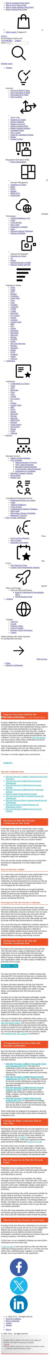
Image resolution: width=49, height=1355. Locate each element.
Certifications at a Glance (19, 384)
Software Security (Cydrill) (20, 263)
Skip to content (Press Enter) (16, 9)
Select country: (11, 32)
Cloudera (13, 305)
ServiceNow (15, 427)
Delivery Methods (17, 122)
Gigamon (13, 320)
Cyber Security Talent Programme (28, 469)
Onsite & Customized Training (21, 135)
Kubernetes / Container (19, 227)
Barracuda (14, 390)
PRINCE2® (15, 193)
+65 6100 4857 (6, 40)
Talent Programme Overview (26, 462)
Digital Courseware (17, 124)
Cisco (12, 300)
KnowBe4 (14, 333)
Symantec (14, 354)
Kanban (13, 191)
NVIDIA (13, 339)
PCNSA (23, 1137)
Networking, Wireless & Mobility (23, 513)
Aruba (12, 290)
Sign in (8, 1330)
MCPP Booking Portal (23, 597)
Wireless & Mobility (18, 233)
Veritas (13, 357)
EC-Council (15, 316)
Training (9, 68)
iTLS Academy (16, 460)
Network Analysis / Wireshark (21, 231)
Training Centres (16, 626)
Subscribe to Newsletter (19, 543)
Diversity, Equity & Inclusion (21, 630)
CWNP (13, 309)
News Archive (15, 540)
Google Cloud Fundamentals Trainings (25, 567)
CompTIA (14, 307)
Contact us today (7, 1247)
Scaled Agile (15, 195)
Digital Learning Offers (19, 126)
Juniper (13, 328)
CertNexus (14, 296)
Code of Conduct (16, 628)
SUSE (12, 352)
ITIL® (12, 189)
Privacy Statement (12, 1321)
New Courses (15, 133)
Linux (12, 229)
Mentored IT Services (18, 515)
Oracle (12, 341)
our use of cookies (27, 1342)
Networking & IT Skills (19, 95)
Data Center (15, 225)
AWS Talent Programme (24, 465)
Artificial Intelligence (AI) (20, 218)
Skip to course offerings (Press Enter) (20, 7)
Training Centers (16, 139)
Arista (12, 287)
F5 (11, 401)
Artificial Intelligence (18, 505)
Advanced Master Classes (20, 90)
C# (11, 258)
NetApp (13, 337)
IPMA (12, 187)
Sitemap (9, 1325)
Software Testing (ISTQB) (20, 265)
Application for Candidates (25, 471)
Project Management (18, 162)
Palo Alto (13, 418)
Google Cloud (15, 322)
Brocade (13, 294)
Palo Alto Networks (17, 344)
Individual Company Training (21, 473)
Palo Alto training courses (10, 1023)
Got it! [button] (6, 1344)
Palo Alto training (39, 738)
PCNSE (30, 1142)
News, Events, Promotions (16, 518)
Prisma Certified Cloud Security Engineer (21, 794)
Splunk (13, 350)
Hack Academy (16, 97)
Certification (10, 361)
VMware (13, 359)
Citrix (12, 303)
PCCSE (39, 1142)
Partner (13, 137)
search (3, 43)
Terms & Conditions (13, 1319)
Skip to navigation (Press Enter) (17, 3)
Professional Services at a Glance (22, 500)
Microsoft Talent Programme (26, 467)
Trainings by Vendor (18, 120)
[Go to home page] (4, 36)
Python (13, 260)
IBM (12, 324)
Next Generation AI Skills (20, 93)
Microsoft (14, 335)
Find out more (42, 659)
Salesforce (14, 348)
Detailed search (6, 64)
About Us (14, 622)
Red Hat (13, 346)
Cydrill (13, 311)
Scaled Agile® (15, 425)
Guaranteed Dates (17, 130)
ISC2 (12, 326)
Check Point (15, 298)
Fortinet (13, 318)
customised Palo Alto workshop (16, 1034)
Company (9, 599)
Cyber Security (16, 222)
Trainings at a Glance (18, 185)
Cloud (12, 220)
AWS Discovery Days (18, 565)
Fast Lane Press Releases (19, 538)
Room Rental (15, 475)
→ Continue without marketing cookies (17, 1348)
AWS (12, 292)
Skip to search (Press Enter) (16, 5)
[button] (21, 32)
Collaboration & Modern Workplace (24, 509)
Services (9, 435)
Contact (18, 40)
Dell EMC (14, 313)
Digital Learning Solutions (20, 128)
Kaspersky (14, 331)
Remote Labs (15, 478)
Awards (13, 624)
